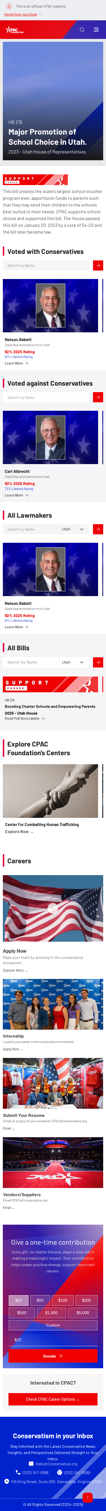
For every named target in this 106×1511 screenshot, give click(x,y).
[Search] (98, 265)
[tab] (19, 1300)
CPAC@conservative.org (69, 1121)
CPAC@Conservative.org (29, 1200)
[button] (82, 29)
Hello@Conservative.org (56, 1463)
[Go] (88, 1498)
